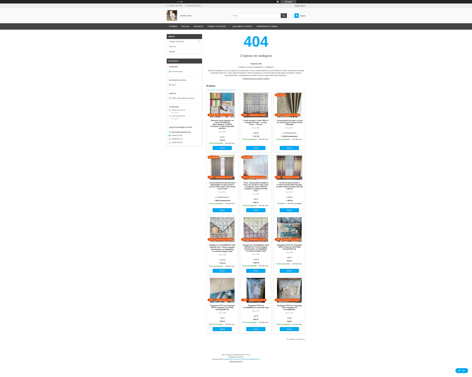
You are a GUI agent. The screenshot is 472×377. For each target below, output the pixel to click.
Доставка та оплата (242, 26)
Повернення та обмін (267, 26)
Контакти (198, 26)
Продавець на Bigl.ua (236, 357)
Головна (173, 26)
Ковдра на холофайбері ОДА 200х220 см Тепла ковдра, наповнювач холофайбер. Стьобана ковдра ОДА (256, 248)
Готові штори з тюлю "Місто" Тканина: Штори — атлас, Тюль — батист (256, 122)
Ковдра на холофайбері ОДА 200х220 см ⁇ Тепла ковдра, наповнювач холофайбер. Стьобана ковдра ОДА (222, 248)
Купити (222, 148)
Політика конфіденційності (251, 359)
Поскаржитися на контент (231, 359)
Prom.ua (248, 355)
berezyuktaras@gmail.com (181, 132)
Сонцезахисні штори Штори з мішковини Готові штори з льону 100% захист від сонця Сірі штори (222, 186)
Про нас (185, 26)
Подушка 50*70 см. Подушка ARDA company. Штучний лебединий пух (289, 247)
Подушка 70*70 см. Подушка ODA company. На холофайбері (289, 307)
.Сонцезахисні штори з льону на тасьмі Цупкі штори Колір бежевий (289, 122)
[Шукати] (284, 15)
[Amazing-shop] (172, 20)
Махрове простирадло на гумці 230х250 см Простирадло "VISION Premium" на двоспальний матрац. (222, 124)
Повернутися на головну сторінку (256, 79)
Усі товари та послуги (295, 339)
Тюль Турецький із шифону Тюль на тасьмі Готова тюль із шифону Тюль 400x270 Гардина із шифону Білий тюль (256, 187)
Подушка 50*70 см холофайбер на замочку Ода (256, 306)
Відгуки (172, 52)
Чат (463, 371)
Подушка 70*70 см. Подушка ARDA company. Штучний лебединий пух (222, 307)
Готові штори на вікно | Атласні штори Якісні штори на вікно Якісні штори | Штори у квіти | (289, 186)
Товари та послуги (216, 26)
